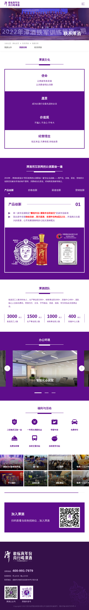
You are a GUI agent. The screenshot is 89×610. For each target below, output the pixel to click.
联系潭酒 (25, 43)
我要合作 (8, 47)
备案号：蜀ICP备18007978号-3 (64, 606)
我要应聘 (35, 43)
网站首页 (16, 43)
